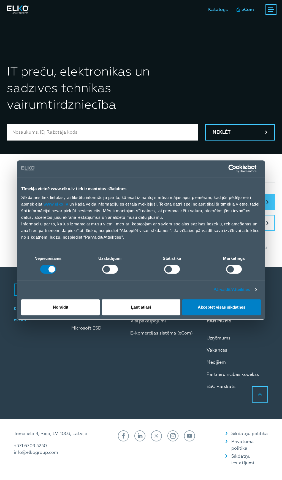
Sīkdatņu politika (249, 433)
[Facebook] (123, 435)
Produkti (16, 24)
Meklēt (222, 132)
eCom (248, 9)
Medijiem (216, 362)
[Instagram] (172, 435)
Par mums (187, 24)
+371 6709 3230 (30, 446)
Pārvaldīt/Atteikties (231, 289)
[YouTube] (189, 435)
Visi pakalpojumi (148, 321)
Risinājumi (54, 24)
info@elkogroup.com (36, 452)
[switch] (110, 269)
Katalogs (218, 9)
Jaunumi (128, 24)
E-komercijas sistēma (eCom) (161, 333)
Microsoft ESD (86, 328)
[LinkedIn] (139, 435)
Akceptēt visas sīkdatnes (221, 307)
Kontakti (157, 24)
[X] (156, 435)
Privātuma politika (242, 445)
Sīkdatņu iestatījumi (242, 460)
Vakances (217, 350)
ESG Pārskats (221, 386)
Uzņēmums (219, 338)
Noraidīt (60, 307)
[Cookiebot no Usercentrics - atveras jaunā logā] (237, 169)
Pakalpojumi (89, 24)
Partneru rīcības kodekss (233, 374)
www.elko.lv (56, 204)
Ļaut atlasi (141, 307)
